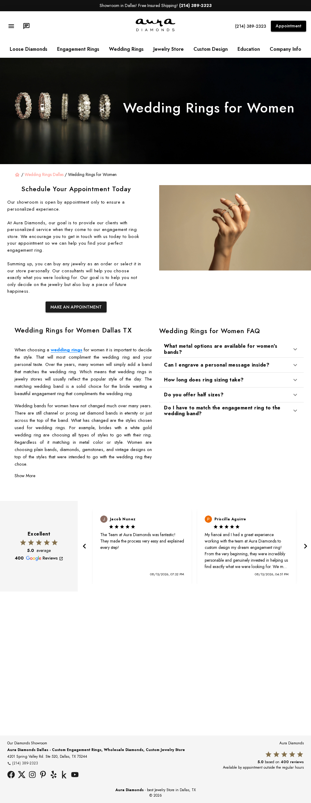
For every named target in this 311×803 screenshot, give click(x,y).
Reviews (50, 558)
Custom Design (210, 49)
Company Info (285, 49)
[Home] (17, 174)
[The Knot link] (64, 775)
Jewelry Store (168, 49)
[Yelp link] (53, 775)
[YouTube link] (75, 775)
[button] (231, 349)
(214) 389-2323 (250, 26)
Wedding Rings (126, 49)
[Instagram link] (32, 775)
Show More (25, 476)
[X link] (22, 775)
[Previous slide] (84, 546)
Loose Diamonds (28, 49)
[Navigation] (11, 26)
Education (249, 49)
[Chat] (26, 26)
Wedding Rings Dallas (44, 174)
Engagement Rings (78, 49)
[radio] (23, 542)
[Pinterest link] (43, 775)
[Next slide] (305, 546)
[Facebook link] (11, 775)
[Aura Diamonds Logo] (155, 30)
